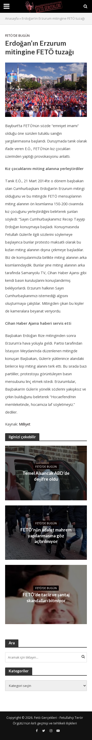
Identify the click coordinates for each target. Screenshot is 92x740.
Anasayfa (12, 18)
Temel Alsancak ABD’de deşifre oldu (46, 475)
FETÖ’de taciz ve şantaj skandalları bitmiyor (46, 597)
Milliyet (24, 424)
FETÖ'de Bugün (17, 35)
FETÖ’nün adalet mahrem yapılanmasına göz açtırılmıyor (46, 535)
